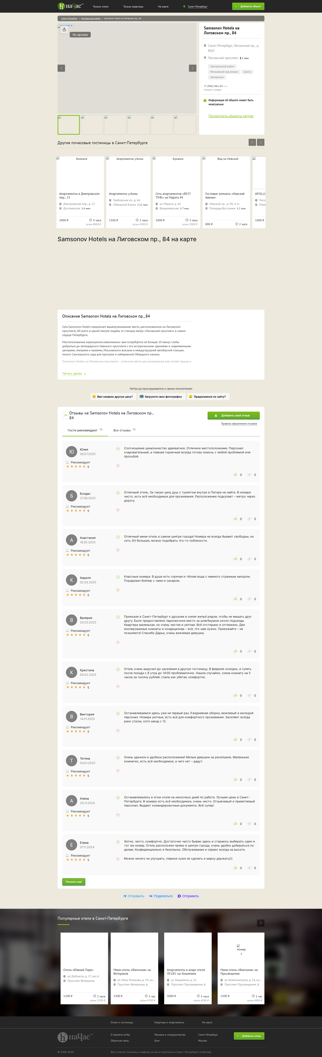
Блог (157, 1040)
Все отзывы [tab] (124, 430)
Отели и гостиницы (122, 1022)
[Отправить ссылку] (64, 29)
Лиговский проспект (223, 58)
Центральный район (90, 18)
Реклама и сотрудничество (170, 1034)
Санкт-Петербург (69, 18)
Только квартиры (133, 6)
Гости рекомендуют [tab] (85, 430)
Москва (202, 1040)
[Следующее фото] (192, 68)
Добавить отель (251, 1036)
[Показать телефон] (232, 87)
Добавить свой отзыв (235, 415)
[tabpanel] (161, 663)
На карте (163, 6)
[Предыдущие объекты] (252, 142)
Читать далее (72, 373)
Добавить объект (251, 6)
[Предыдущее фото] (61, 68)
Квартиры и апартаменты (169, 1022)
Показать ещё (74, 881)
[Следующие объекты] (260, 142)
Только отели (100, 6)
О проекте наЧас (120, 1034)
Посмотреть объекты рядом (231, 116)
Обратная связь (120, 1040)
